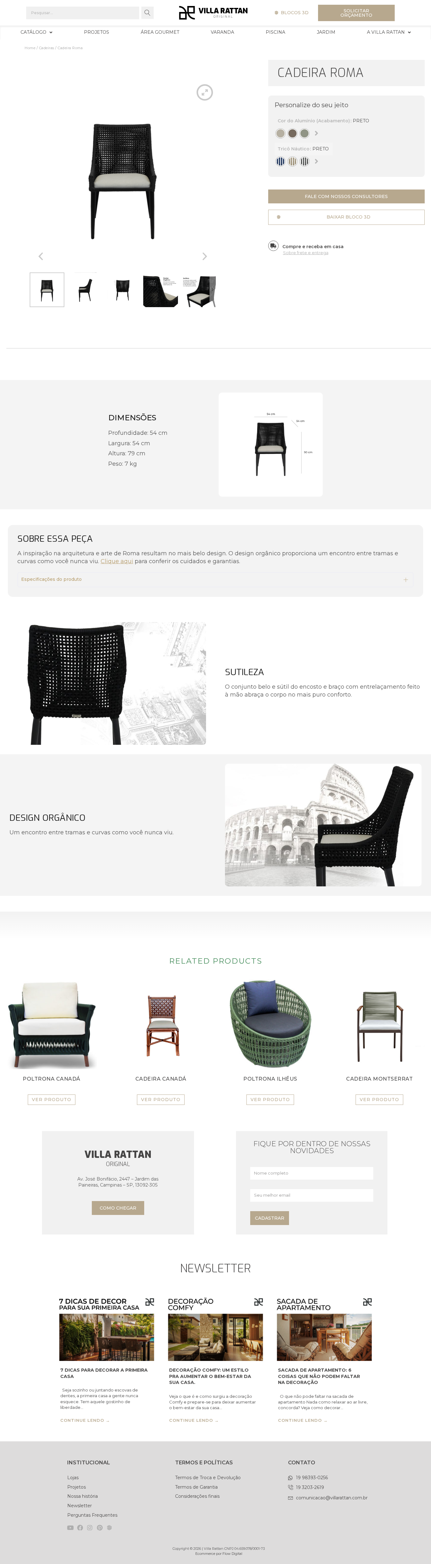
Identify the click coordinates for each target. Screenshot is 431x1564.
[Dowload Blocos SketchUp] (109, 1528)
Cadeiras (46, 48)
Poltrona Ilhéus (270, 1079)
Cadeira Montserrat (379, 1079)
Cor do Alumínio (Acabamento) (314, 119)
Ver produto (51, 1099)
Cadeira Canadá (160, 1079)
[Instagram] (90, 1528)
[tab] (215, 580)
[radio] (280, 133)
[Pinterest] (100, 1528)
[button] (291, 13)
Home (30, 48)
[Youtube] (70, 1528)
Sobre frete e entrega (305, 252)
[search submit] (147, 13)
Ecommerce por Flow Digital (218, 1553)
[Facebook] (80, 1528)
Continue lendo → (85, 1421)
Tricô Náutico (294, 147)
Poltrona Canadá (51, 1079)
